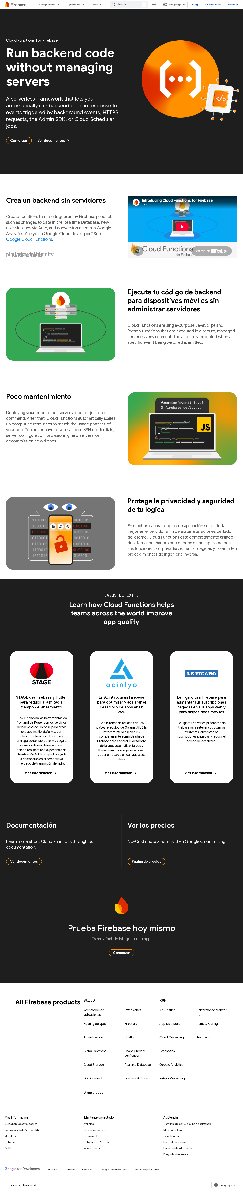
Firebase (87, 1169)
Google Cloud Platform (113, 1169)
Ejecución (74, 4)
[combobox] (129, 4)
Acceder (232, 4)
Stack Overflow (172, 1130)
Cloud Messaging (171, 1037)
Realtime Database (138, 1065)
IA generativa (93, 1093)
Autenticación (93, 1037)
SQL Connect (93, 1078)
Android (52, 1169)
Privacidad (29, 1185)
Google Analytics (171, 1065)
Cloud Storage (94, 1065)
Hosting (130, 1037)
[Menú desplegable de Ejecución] (84, 4)
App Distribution (170, 1024)
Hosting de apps (95, 1024)
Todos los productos (147, 1169)
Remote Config (207, 1024)
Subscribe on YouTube (97, 1142)
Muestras (10, 1136)
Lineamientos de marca (177, 1148)
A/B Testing (167, 1010)
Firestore (131, 1024)
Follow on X (91, 1136)
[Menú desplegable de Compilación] (59, 4)
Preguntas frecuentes (176, 1154)
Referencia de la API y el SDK (22, 1130)
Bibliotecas (11, 1142)
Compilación (47, 4)
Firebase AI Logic (137, 1078)
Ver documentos (53, 140)
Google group (171, 1136)
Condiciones (12, 1185)
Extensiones (133, 1010)
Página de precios (146, 861)
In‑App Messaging (172, 1078)
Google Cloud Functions (29, 239)
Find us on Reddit (94, 1130)
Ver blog (89, 1124)
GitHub (9, 1148)
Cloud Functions (95, 1051)
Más (95, 4)
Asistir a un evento (95, 1148)
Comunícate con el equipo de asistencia (187, 1124)
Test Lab (203, 1037)
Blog (195, 4)
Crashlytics (167, 1051)
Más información (40, 773)
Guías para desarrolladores (21, 1124)
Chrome (70, 1169)
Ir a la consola (212, 4)
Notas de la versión (174, 1142)
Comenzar (19, 140)
